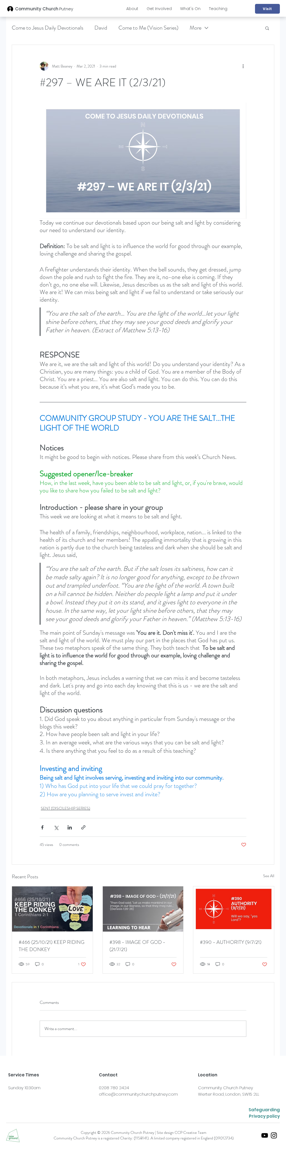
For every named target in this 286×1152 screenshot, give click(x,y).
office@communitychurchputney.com (138, 1094)
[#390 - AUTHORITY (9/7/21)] (233, 909)
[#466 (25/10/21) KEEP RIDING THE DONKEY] (52, 909)
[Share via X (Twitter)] (56, 827)
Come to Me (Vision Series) (148, 28)
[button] (132, 8)
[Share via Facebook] (42, 827)
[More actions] (243, 66)
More (195, 28)
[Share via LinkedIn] (69, 827)
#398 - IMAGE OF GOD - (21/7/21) (137, 946)
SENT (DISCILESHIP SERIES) (65, 808)
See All (268, 876)
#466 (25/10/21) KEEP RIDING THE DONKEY (51, 946)
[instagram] (274, 1135)
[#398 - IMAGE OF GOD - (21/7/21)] (143, 909)
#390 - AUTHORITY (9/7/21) (230, 942)
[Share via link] (83, 827)
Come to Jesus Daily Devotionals (47, 28)
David (100, 28)
